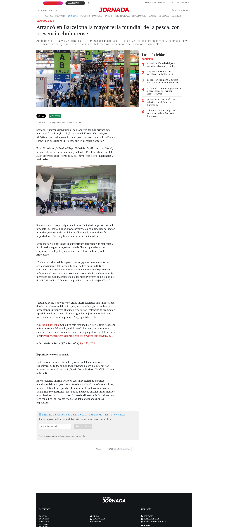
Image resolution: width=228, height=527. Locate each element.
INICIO (96, 516)
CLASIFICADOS (183, 3)
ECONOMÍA (73, 16)
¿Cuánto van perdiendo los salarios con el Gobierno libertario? (161, 102)
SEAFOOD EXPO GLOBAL (119, 449)
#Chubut (54, 335)
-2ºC (188, 10)
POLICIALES (60, 16)
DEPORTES (85, 16)
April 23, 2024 (87, 343)
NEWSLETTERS (166, 3)
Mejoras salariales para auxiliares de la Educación (160, 73)
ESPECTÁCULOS (139, 16)
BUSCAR (178, 10)
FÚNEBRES (151, 3)
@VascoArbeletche (70, 335)
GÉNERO (152, 16)
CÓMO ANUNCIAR (151, 519)
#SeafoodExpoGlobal (48, 324)
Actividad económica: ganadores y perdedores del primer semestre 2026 (164, 91)
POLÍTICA (49, 16)
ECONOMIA (44, 521)
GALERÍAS (176, 16)
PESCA (98, 449)
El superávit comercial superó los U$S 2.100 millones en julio (163, 81)
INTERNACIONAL (122, 16)
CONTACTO (148, 516)
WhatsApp (56, 116)
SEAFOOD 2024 (45, 20)
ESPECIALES (164, 16)
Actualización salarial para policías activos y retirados (161, 64)
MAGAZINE (97, 16)
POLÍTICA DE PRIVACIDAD (155, 521)
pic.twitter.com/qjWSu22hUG (97, 335)
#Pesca (45, 335)
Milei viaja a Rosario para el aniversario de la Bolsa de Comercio (161, 113)
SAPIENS (108, 16)
